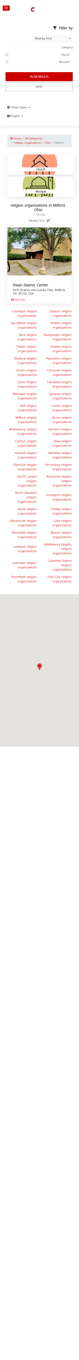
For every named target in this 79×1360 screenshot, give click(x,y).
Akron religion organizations (62, 420)
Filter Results (39, 76)
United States (19, 107)
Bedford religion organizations (25, 361)
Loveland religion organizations (25, 549)
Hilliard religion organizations (61, 349)
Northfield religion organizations (24, 579)
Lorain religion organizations (61, 408)
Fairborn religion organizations (60, 432)
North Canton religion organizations (27, 481)
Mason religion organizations (61, 535)
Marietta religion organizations (60, 455)
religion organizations (27, 142)
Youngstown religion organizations (57, 337)
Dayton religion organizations (61, 313)
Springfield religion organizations (24, 325)
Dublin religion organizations (26, 372)
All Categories (34, 138)
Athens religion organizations (61, 325)
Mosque (64, 62)
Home (17, 138)
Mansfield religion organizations (24, 535)
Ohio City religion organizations (60, 579)
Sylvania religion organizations (60, 396)
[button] (6, 8)
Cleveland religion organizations (59, 384)
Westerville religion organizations (23, 523)
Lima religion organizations (62, 523)
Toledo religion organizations (26, 349)
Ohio (48, 142)
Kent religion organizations (27, 337)
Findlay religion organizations (61, 511)
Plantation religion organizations (59, 361)
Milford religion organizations (26, 420)
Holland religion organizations (26, 455)
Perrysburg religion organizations (58, 467)
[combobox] (52, 38)
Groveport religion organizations (59, 497)
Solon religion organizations (27, 384)
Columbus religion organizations (24, 313)
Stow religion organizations (62, 443)
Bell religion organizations (27, 408)
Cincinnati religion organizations (59, 372)
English (15, 116)
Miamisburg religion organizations (23, 432)
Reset (39, 86)
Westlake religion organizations (25, 396)
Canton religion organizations (26, 443)
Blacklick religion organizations (25, 467)
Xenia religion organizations (27, 511)
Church (65, 55)
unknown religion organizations (24, 565)
